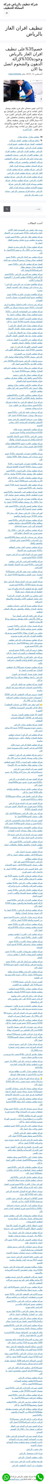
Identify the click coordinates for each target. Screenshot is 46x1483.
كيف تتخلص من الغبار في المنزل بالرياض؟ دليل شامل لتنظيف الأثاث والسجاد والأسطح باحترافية (24, 598)
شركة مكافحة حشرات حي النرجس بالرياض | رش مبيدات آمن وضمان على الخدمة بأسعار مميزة (23, 287)
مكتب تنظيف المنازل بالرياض (30, 1457)
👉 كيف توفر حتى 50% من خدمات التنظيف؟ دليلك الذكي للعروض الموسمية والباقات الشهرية (23, 707)
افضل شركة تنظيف (26, 144)
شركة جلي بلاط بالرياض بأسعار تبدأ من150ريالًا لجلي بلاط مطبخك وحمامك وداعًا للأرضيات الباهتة (23, 619)
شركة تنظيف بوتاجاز (19, 180)
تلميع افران (12, 144)
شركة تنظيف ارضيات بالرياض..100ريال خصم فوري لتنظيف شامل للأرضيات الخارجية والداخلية (23, 1064)
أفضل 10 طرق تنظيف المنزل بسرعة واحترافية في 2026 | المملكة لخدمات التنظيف (26, 717)
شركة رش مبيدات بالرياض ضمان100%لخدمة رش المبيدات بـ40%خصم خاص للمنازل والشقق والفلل (23, 540)
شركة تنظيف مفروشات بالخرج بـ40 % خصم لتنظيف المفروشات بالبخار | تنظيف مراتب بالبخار (23, 954)
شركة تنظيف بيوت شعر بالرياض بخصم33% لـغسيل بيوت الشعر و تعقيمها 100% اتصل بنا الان (23, 574)
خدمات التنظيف (12, 155)
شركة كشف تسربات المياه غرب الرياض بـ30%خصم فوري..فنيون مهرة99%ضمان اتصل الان (25, 782)
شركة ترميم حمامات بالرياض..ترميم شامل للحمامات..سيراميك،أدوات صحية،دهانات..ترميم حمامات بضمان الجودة (24, 1250)
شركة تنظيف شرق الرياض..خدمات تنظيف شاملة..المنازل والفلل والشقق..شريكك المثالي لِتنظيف (23, 609)
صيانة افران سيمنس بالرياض (23, 191)
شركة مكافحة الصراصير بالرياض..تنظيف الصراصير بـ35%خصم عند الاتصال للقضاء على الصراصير (23, 564)
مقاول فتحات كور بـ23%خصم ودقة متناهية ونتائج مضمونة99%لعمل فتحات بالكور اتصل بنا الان (24, 1160)
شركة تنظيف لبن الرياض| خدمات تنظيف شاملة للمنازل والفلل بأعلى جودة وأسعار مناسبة (25, 738)
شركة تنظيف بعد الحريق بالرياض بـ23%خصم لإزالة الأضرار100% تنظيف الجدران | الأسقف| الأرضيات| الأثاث (23, 277)
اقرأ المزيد (27, 129)
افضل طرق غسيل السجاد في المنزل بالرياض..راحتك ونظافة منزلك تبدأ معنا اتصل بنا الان (24, 677)
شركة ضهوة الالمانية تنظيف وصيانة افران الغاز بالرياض (25, 187)
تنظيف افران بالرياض (26, 151)
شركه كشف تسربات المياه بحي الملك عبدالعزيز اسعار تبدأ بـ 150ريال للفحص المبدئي (26, 1429)
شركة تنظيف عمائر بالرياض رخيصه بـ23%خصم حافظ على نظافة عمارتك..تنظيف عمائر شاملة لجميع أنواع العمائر (23, 378)
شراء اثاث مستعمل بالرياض (30, 1453)
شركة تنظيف (29, 169)
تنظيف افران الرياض (33, 148)
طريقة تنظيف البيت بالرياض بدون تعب (26, 1461)
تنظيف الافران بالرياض (29, 155)
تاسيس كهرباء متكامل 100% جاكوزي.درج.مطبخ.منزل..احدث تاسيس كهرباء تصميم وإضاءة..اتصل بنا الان (23, 1119)
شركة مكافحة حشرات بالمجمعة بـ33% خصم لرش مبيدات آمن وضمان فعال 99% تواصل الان (23, 456)
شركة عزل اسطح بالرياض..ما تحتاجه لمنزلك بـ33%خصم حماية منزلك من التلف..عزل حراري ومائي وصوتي (24, 405)
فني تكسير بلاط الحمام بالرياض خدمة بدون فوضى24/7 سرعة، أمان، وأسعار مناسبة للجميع (24, 1260)
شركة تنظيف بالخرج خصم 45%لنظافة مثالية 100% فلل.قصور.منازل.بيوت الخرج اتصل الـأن (23, 446)
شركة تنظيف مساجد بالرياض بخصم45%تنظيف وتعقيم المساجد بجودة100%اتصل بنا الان (28, 1381)
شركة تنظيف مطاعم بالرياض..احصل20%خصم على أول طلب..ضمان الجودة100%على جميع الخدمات (23, 862)
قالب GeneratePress (14, 1479)
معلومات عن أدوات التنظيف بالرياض (27, 1465)
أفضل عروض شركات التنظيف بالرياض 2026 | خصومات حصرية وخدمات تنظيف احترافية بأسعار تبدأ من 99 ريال (23, 697)
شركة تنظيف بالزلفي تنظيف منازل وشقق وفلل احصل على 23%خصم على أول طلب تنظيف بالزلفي (24, 388)
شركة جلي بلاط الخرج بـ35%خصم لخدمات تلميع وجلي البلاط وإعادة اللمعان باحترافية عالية (24, 660)
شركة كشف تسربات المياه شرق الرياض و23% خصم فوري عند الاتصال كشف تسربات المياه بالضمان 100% (23, 806)
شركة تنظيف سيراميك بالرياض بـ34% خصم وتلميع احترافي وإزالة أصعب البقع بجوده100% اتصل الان (23, 964)
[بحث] (7, 209)
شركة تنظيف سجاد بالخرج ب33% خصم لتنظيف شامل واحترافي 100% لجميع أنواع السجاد (24, 944)
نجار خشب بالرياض (34, 1449)
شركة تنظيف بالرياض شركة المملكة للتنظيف (21, 5)
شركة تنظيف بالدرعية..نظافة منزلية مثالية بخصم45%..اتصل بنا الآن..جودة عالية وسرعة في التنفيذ (23, 974)
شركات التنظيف (11, 158)
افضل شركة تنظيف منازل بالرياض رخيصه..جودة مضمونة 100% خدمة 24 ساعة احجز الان (23, 727)
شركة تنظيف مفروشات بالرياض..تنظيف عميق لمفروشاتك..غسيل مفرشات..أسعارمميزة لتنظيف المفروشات (23, 1218)
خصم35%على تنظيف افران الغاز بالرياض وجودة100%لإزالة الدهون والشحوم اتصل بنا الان (23, 58)
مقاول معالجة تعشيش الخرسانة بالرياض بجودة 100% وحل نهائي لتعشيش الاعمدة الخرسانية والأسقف (23, 1270)
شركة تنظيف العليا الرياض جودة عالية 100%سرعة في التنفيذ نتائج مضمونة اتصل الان (24, 748)
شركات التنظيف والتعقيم (32, 162)
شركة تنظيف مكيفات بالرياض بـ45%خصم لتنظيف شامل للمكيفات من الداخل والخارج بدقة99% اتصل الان (24, 1170)
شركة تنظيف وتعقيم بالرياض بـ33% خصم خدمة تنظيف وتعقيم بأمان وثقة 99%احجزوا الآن (24, 1101)
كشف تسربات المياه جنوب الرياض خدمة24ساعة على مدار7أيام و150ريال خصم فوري (23, 772)
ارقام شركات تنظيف (30, 140)
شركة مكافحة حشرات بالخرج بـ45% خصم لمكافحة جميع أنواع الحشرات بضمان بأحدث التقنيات (24, 297)
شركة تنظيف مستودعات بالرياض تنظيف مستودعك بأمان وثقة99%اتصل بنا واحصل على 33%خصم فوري (24, 643)
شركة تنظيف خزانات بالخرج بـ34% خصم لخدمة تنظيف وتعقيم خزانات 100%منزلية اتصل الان (25, 927)
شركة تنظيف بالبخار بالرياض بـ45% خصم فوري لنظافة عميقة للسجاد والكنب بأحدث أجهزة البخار (24, 893)
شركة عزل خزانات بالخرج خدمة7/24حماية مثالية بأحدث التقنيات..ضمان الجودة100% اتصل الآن (24, 1037)
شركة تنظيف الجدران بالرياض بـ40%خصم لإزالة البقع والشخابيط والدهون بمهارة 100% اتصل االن (23, 903)
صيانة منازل (22, 137)
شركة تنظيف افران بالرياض (19, 173)
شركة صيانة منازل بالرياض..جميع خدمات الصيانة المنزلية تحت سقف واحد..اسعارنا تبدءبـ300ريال (25, 1047)
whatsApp (6, 1477)
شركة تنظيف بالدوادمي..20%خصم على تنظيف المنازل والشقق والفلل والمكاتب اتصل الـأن (23, 844)
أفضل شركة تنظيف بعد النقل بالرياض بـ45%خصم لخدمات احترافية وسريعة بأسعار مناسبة (24, 687)
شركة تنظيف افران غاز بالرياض (29, 177)
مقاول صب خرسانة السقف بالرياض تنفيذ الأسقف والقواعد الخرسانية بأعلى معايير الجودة (25, 422)
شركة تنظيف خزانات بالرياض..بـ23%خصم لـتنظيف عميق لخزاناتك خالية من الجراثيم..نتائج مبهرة (24, 1304)
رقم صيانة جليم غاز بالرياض (30, 158)
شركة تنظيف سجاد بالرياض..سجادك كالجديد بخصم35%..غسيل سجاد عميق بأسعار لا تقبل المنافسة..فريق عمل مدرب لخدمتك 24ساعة (23, 1091)
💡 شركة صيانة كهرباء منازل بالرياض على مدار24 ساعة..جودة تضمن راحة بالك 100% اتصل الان (24, 1081)
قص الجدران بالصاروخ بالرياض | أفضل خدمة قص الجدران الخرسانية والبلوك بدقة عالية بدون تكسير (23, 1150)
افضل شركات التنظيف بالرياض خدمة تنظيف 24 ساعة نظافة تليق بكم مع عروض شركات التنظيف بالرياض (23, 1280)
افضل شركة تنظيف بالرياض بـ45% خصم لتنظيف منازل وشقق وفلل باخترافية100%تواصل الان (25, 267)
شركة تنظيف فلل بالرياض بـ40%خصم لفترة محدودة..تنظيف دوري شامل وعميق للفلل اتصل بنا (23, 240)
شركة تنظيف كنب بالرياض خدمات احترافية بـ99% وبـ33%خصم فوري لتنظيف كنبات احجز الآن (23, 1208)
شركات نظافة (15, 162)
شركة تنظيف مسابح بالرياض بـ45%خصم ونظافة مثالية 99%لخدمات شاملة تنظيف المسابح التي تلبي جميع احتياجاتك (25, 523)
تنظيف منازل (34, 137)
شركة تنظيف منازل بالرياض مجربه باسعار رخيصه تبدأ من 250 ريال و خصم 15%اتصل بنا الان (23, 250)
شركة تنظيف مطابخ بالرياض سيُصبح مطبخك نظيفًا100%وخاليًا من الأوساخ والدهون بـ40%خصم (23, 1412)
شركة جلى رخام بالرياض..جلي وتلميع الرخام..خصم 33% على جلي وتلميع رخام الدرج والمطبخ (25, 999)
